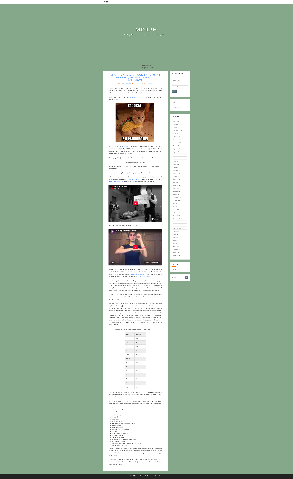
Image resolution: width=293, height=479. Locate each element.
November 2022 (177, 143)
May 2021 (175, 182)
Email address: (175, 84)
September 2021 (177, 179)
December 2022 (177, 139)
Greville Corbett (138, 83)
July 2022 (175, 155)
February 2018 (176, 249)
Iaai (132, 297)
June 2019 (175, 203)
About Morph (176, 107)
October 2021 (176, 176)
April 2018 (175, 243)
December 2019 (177, 197)
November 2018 (177, 222)
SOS (117, 99)
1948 (130, 166)
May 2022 (175, 161)
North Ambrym (126, 146)
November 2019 (177, 200)
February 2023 (176, 136)
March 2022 (176, 164)
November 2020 (177, 185)
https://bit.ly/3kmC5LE (116, 182)
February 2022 (176, 167)
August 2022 (176, 152)
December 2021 (177, 170)
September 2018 (177, 228)
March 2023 (176, 133)
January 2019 (176, 216)
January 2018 (176, 252)
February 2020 (176, 191)
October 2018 (176, 225)
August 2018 (176, 231)
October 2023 (176, 127)
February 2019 (176, 213)
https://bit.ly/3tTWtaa (144, 276)
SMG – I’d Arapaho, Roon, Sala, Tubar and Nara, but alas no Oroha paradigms (135, 77)
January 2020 (176, 194)
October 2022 (176, 146)
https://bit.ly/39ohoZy (137, 274)
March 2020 (176, 188)
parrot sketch (133, 97)
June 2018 (175, 237)
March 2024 (176, 121)
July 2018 (175, 234)
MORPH (106, 2)
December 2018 (177, 219)
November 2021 (177, 173)
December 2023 (177, 124)
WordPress (150, 475)
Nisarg (161, 475)
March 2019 (176, 210)
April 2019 (175, 206)
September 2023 (177, 130)
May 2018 (175, 240)
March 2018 (176, 246)
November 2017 (177, 255)
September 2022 (177, 149)
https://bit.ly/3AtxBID (134, 179)
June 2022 (175, 158)
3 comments (149, 83)
